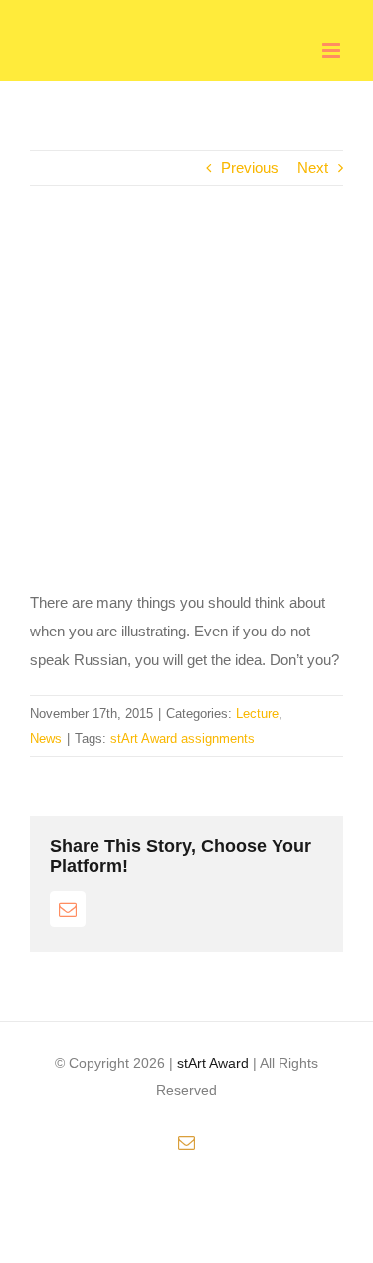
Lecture (257, 713)
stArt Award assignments (182, 738)
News (46, 738)
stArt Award (213, 1063)
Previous (250, 167)
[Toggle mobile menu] (332, 50)
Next (312, 167)
